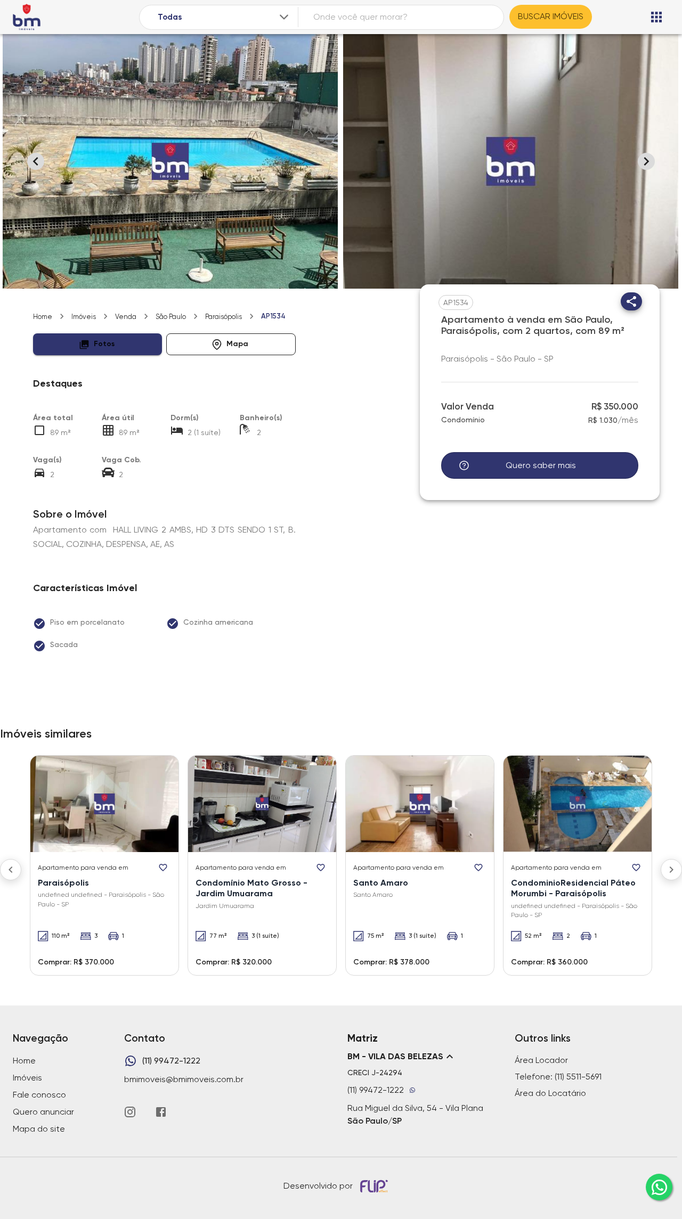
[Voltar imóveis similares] (10, 869)
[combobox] (224, 17)
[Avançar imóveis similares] (671, 869)
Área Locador (541, 1060)
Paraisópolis (223, 317)
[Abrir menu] (656, 17)
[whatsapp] (659, 1187)
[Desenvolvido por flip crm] (376, 1186)
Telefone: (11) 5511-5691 (558, 1076)
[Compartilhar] (631, 301)
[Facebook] (161, 1112)
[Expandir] (284, 17)
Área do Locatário (550, 1093)
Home (42, 317)
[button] (98, 344)
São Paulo (171, 317)
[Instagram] (130, 1112)
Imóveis (83, 317)
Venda (125, 317)
